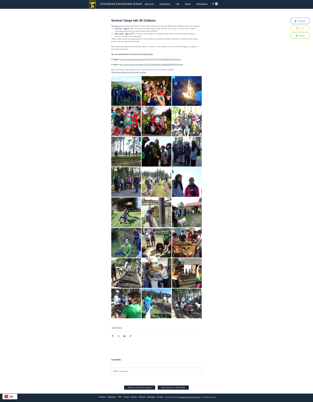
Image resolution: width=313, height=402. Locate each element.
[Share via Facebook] (112, 336)
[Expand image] (126, 91)
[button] (300, 21)
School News (117, 327)
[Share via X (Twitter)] (118, 336)
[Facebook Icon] (213, 3)
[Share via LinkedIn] (124, 336)
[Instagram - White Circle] (216, 3)
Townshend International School (189, 397)
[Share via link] (130, 336)
